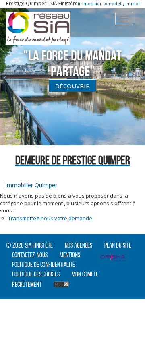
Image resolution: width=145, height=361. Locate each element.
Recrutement (26, 284)
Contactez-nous (30, 254)
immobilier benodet (95, 3)
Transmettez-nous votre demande (50, 218)
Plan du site (117, 245)
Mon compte (85, 274)
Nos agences (78, 245)
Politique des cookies (36, 274)
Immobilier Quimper (31, 185)
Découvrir (72, 86)
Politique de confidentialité (43, 264)
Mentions (70, 254)
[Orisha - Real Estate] (113, 258)
